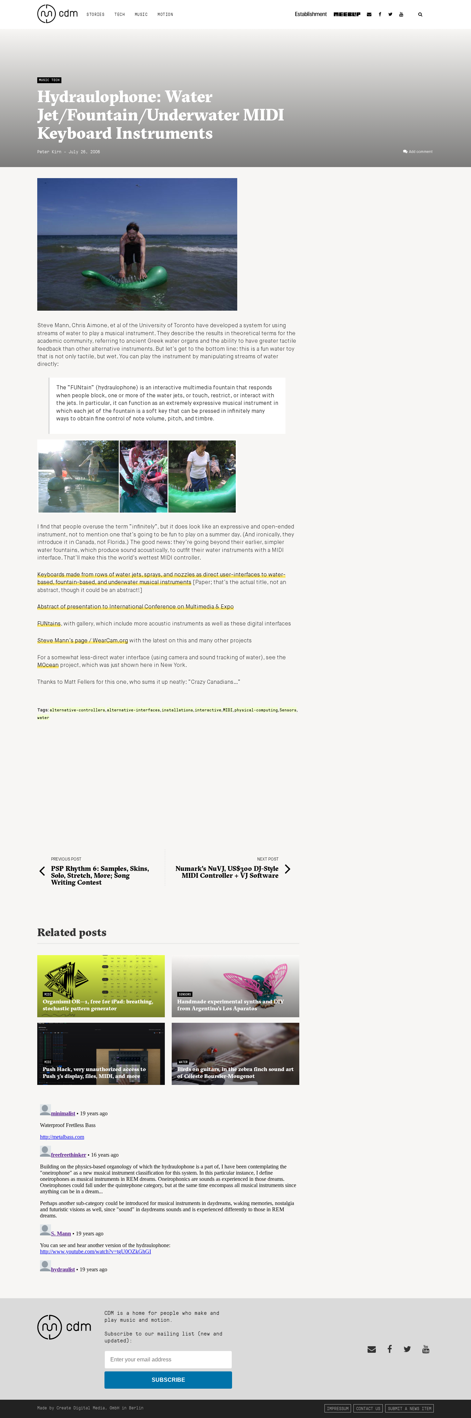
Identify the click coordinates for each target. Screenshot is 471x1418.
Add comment (421, 152)
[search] (420, 14)
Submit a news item (409, 1408)
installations (177, 709)
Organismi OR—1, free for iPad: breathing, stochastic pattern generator (98, 1005)
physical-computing (256, 709)
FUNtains (49, 624)
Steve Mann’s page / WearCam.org (82, 641)
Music (141, 14)
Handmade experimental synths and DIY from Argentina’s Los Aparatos (230, 1005)
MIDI (228, 709)
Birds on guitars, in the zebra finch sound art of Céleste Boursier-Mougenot (235, 1072)
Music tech (49, 80)
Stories (95, 14)
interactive (208, 709)
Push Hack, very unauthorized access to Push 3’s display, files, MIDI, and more (94, 1072)
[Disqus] (168, 1187)
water (43, 717)
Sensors (288, 709)
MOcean (48, 665)
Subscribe (168, 1380)
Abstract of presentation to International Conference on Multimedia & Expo (135, 607)
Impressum (338, 1408)
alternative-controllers (77, 709)
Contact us (368, 1408)
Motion (165, 14)
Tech (119, 14)
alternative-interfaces (133, 709)
